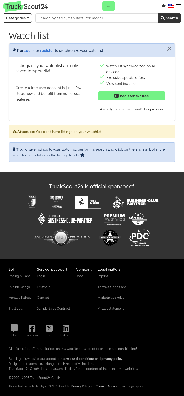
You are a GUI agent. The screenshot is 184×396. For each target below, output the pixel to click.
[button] (178, 6)
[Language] (171, 6)
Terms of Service (107, 386)
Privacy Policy (80, 386)
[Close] (169, 48)
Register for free (134, 95)
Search (171, 18)
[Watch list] (163, 6)
